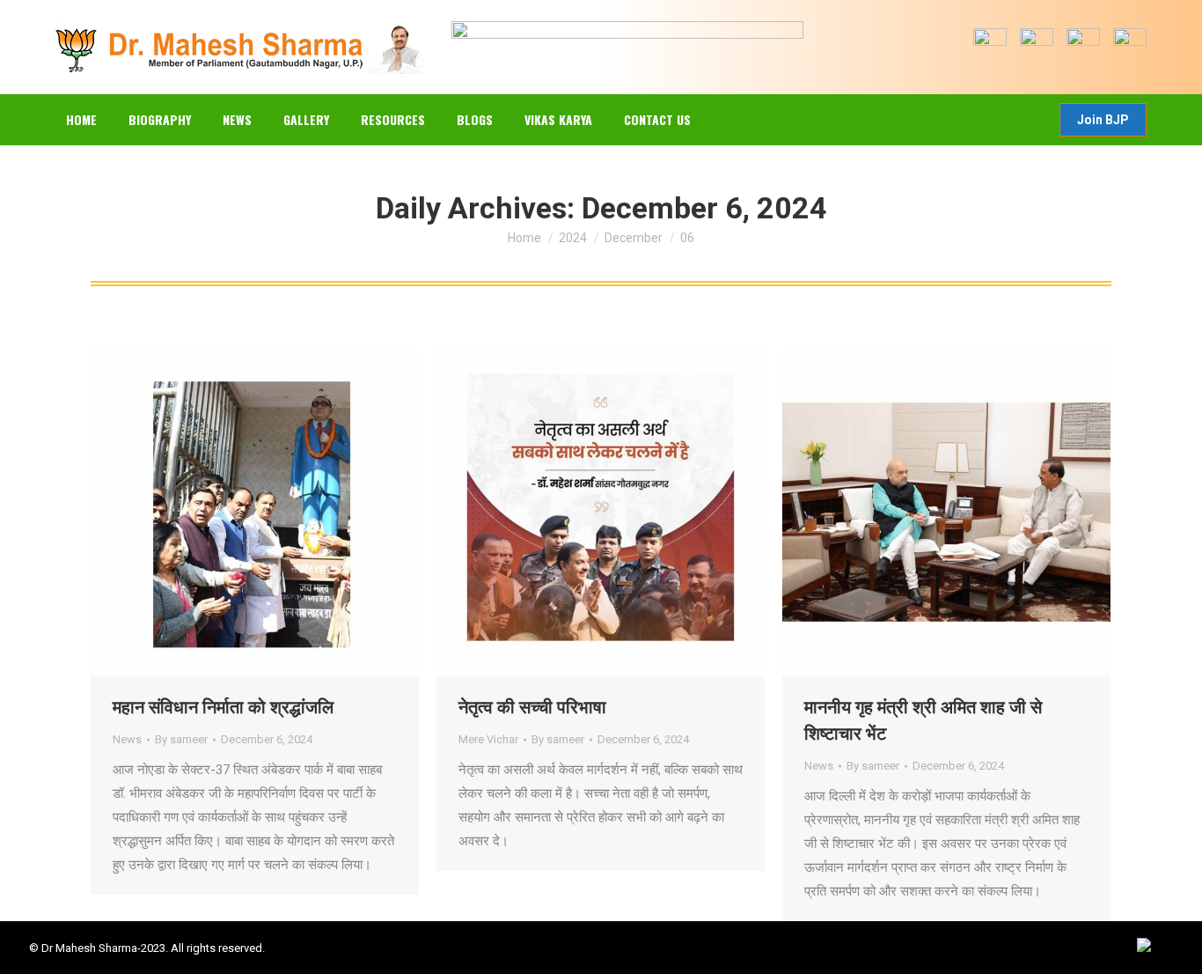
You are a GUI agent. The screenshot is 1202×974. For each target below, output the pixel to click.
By (181, 739)
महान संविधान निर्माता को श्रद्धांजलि (223, 707)
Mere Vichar (488, 739)
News (127, 739)
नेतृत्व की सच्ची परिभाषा (532, 707)
